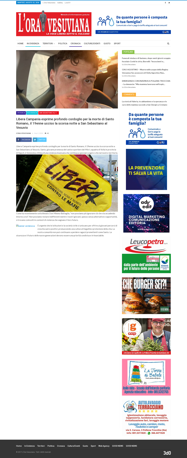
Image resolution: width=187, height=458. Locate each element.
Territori (48, 43)
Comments (129, 94)
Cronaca (75, 43)
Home (20, 43)
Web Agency (103, 446)
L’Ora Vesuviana (49, 3)
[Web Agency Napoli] (167, 453)
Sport (117, 43)
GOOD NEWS (117, 446)
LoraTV (67, 3)
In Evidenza (33, 43)
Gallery (60, 3)
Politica (62, 43)
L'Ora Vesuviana (130, 64)
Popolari (128, 52)
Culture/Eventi (92, 43)
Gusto (107, 43)
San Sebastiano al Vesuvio (49, 113)
